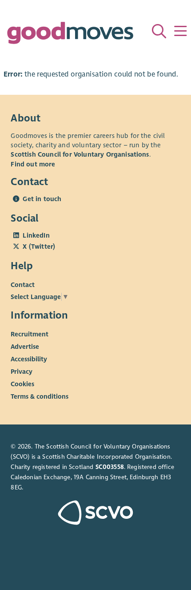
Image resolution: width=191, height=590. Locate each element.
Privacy (21, 372)
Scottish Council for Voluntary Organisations (80, 154)
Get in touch (42, 199)
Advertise (25, 347)
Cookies (22, 384)
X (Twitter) (39, 246)
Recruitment (29, 334)
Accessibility (29, 359)
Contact (23, 285)
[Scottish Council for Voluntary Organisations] (95, 513)
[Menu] (180, 31)
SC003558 (110, 467)
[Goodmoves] (70, 35)
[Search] (159, 31)
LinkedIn (36, 235)
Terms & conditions (39, 396)
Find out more (33, 164)
